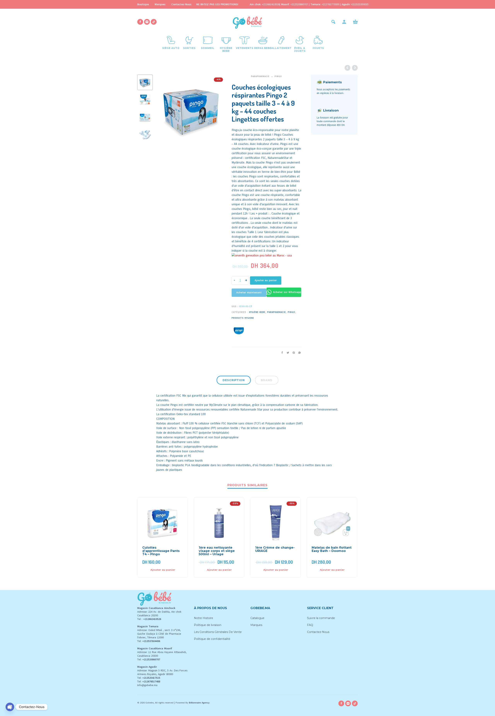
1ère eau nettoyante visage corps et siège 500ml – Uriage (217, 551)
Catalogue (257, 618)
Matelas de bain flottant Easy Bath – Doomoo (332, 549)
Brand (266, 380)
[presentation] (163, 109)
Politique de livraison (207, 625)
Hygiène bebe (257, 312)
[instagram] (147, 22)
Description (234, 380)
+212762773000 (331, 4)
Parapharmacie (260, 76)
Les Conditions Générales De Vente (218, 632)
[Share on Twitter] (287, 352)
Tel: (148, 641)
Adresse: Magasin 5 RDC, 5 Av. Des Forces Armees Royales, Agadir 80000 (162, 672)
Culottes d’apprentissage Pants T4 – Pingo (161, 551)
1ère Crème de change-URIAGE (275, 549)
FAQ (310, 625)
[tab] (233, 381)
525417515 (154, 678)
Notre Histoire (203, 618)
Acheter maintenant (249, 292)
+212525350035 (360, 4)
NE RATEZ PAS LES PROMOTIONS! (217, 4)
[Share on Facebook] (281, 352)
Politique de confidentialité (212, 639)
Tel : (149, 619)
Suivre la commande (321, 618)
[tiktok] (154, 22)
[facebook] (140, 22)
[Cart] (355, 22)
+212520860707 (299, 4)
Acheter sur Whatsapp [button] (287, 292)
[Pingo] (238, 330)
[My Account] (344, 22)
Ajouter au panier (266, 280)
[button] (333, 22)
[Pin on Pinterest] (292, 352)
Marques (160, 4)
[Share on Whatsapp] (298, 352)
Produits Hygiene (243, 318)
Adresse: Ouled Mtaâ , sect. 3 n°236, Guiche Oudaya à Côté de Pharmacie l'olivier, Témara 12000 (159, 633)
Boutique (143, 4)
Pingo (278, 76)
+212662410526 (271, 4)
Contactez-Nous (181, 4)
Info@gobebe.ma (147, 685)
